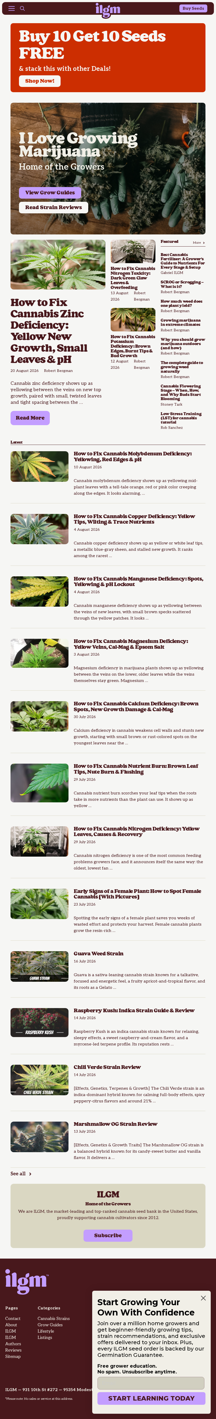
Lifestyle (46, 1331)
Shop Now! (39, 81)
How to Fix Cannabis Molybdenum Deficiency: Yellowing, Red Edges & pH (133, 457)
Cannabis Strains (54, 1318)
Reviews (13, 1350)
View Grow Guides (50, 193)
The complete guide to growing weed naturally (182, 367)
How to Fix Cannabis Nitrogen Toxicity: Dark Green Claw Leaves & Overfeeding (133, 278)
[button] (22, 9)
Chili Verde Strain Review (108, 1067)
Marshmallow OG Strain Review (116, 1124)
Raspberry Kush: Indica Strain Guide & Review (134, 1011)
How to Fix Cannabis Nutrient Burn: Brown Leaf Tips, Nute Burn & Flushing (136, 769)
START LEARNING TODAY (151, 1398)
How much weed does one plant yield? (182, 303)
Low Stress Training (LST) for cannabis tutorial (181, 418)
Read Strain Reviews (53, 207)
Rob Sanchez (172, 427)
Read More (30, 418)
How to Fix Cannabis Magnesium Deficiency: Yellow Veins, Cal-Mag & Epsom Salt (131, 644)
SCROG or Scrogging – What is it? (182, 284)
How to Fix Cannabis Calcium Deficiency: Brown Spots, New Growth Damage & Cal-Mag (136, 707)
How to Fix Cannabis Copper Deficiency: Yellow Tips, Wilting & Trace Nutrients (134, 519)
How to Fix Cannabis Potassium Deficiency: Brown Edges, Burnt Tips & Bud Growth (133, 346)
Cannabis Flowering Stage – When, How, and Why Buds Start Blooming (181, 393)
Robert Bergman (58, 371)
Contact (13, 1318)
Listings (45, 1337)
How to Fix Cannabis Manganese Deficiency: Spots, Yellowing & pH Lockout (138, 582)
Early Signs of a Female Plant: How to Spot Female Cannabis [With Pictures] (137, 894)
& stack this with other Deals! (65, 69)
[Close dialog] (203, 1298)
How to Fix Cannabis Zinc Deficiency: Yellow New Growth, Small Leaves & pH (49, 331)
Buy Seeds (193, 8)
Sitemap (13, 1356)
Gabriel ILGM (172, 273)
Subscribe (108, 1236)
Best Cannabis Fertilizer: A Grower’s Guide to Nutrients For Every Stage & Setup (183, 261)
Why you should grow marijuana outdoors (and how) (183, 344)
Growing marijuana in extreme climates (181, 322)
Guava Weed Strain (99, 954)
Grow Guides (50, 1325)
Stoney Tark (172, 404)
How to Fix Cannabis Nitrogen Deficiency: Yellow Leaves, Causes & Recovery (136, 832)
